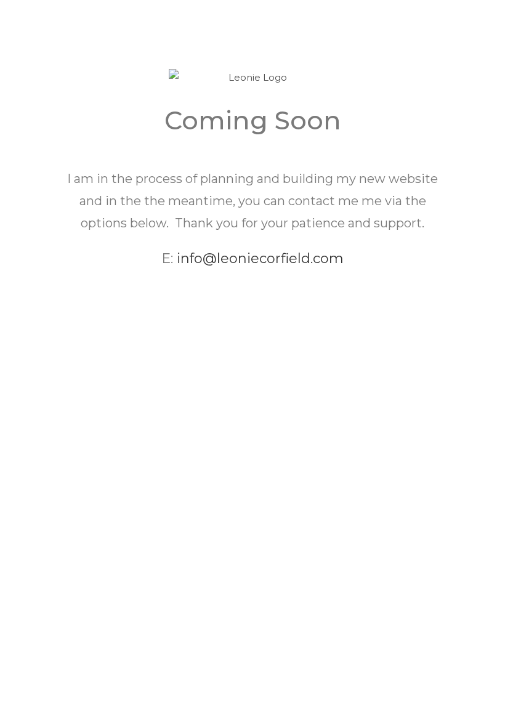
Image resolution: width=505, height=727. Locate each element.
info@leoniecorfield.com (260, 258)
